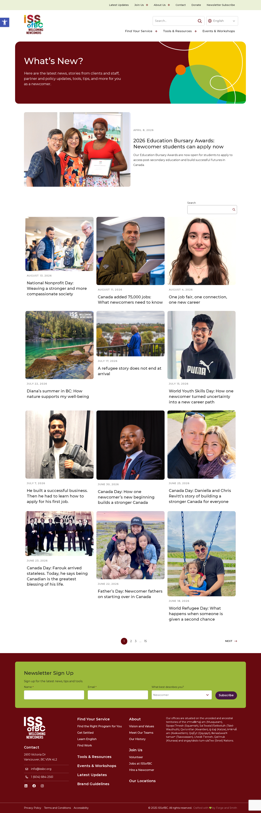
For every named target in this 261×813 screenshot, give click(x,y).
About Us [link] (160, 5)
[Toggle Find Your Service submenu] (156, 31)
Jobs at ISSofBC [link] (140, 763)
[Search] (200, 21)
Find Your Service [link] (138, 31)
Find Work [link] (84, 745)
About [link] (135, 719)
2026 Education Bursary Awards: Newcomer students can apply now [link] (178, 144)
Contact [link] (181, 5)
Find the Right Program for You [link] (99, 726)
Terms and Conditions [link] (57, 807)
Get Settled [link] (85, 732)
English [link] (218, 21)
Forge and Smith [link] (226, 807)
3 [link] (136, 641)
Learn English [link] (87, 739)
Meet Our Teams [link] (141, 732)
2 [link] (131, 641)
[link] (4, 22)
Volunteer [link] (136, 757)
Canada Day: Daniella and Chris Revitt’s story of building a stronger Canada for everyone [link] (200, 496)
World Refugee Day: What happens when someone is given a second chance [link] (196, 614)
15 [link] (145, 641)
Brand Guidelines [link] (93, 784)
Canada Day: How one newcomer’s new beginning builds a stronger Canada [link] (126, 497)
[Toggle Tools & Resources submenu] (196, 31)
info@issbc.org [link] (41, 769)
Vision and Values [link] (141, 726)
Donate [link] (196, 5)
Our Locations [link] (142, 781)
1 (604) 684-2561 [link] (42, 777)
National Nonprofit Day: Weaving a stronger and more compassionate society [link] (57, 288)
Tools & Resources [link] (177, 31)
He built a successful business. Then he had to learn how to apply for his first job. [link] (57, 496)
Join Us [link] (139, 5)
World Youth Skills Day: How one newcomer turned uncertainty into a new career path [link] (201, 396)
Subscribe (226, 695)
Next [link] (229, 641)
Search (191, 202)
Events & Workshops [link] (218, 31)
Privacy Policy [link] (32, 807)
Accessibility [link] (81, 807)
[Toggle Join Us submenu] (147, 5)
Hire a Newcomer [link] (141, 770)
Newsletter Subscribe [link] (221, 5)
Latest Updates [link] (119, 5)
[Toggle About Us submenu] (169, 5)
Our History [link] (137, 739)
